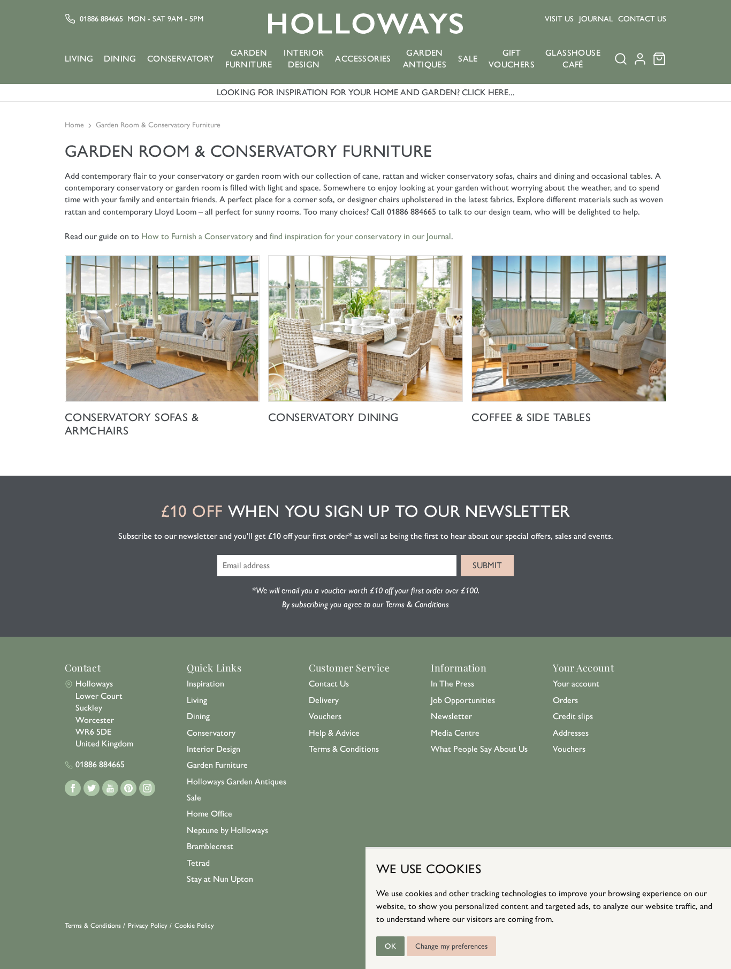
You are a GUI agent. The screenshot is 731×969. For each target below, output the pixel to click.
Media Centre (455, 733)
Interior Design (304, 59)
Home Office (209, 813)
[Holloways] (365, 23)
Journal (596, 19)
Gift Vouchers (512, 59)
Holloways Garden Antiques (236, 781)
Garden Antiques (424, 59)
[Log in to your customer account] (640, 62)
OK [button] (390, 946)
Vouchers (325, 716)
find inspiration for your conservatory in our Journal (360, 236)
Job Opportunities (463, 700)
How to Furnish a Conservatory (198, 236)
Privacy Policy (147, 925)
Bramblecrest (210, 846)
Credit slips (573, 716)
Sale (468, 59)
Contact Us (642, 19)
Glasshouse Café (572, 59)
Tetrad (198, 863)
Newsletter (451, 716)
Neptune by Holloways (227, 830)
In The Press (452, 683)
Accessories (363, 59)
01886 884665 (101, 19)
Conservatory (181, 59)
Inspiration (205, 683)
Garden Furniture (248, 59)
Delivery (324, 700)
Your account (576, 683)
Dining (120, 59)
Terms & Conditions (344, 749)
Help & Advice (334, 733)
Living (79, 59)
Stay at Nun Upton (220, 879)
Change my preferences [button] (451, 946)
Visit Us (559, 19)
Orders (565, 700)
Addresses (571, 733)
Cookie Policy (194, 925)
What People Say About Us (479, 749)
